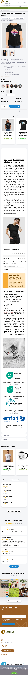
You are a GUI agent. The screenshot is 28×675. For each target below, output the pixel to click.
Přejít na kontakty (7, 650)
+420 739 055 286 (8, 642)
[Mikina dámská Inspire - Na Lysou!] (16, 86)
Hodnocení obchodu (14, 520)
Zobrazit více (14, 566)
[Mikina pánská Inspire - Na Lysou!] (12, 86)
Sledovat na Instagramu (15, 601)
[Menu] (19, 5)
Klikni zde (6, 269)
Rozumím (14, 673)
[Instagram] (6, 646)
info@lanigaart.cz (8, 640)
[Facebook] (2, 646)
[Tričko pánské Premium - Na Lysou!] (3, 86)
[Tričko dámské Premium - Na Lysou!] (7, 86)
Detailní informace (5, 76)
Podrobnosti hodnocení (18, 18)
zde (20, 671)
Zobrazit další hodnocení (14, 511)
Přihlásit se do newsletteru (8, 624)
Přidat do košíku (13, 106)
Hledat (25, 5)
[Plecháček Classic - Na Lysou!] (20, 86)
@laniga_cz (14, 575)
